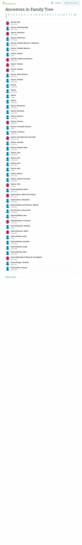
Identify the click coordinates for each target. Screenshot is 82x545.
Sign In (58, 3)
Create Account (71, 3)
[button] (41, 23)
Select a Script (11, 277)
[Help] (52, 3)
